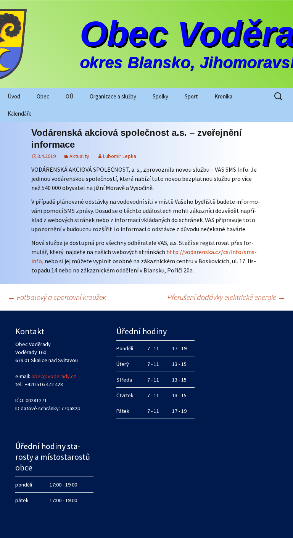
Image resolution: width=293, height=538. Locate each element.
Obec (43, 96)
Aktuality (79, 156)
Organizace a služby (113, 96)
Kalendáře (20, 113)
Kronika (223, 96)
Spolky (160, 96)
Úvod (14, 96)
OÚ (69, 96)
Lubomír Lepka (119, 156)
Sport (191, 96)
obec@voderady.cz (53, 376)
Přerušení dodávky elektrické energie (226, 297)
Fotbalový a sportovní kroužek (57, 297)
